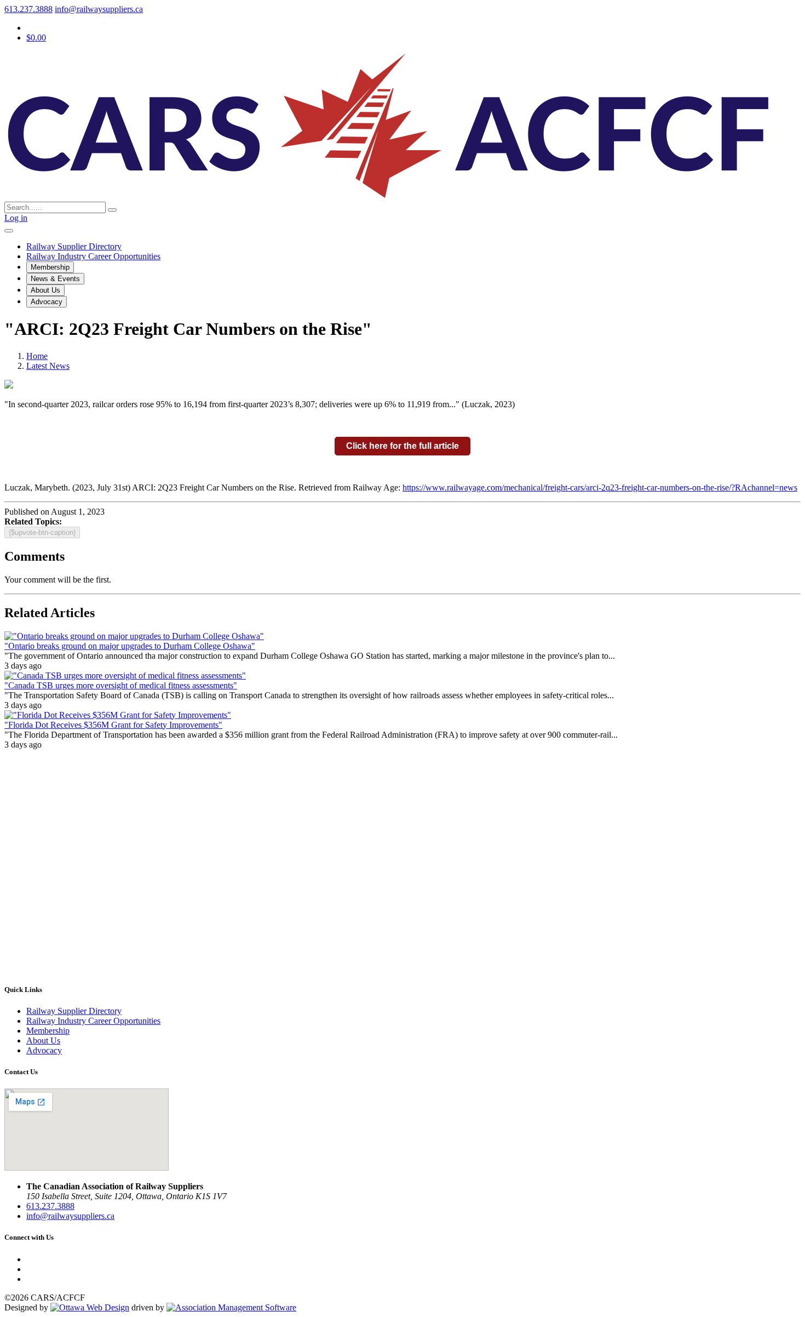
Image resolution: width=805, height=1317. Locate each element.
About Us (45, 290)
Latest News (48, 365)
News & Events (55, 279)
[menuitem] (48, 1030)
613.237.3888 (28, 9)
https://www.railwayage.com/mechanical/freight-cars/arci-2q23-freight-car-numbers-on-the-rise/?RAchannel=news (600, 487)
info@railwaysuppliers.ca (99, 9)
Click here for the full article (402, 446)
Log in (15, 218)
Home (37, 356)
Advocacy (46, 302)
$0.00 (36, 37)
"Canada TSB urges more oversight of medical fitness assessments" (120, 685)
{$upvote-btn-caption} (42, 532)
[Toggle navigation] (8, 230)
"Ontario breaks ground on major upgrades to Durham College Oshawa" (129, 646)
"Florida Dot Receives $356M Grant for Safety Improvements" (113, 724)
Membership (50, 267)
